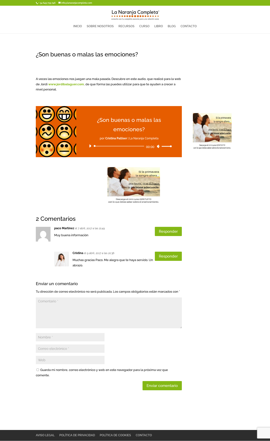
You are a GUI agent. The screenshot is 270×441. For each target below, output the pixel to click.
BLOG (172, 26)
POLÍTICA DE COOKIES (115, 435)
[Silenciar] (158, 146)
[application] (129, 146)
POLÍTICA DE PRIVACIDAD (77, 435)
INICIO (77, 26)
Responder (168, 231)
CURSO (144, 26)
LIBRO (158, 26)
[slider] (166, 146)
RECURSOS (126, 26)
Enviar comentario (162, 385)
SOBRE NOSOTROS (100, 26)
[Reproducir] (90, 146)
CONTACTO (189, 26)
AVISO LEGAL (45, 435)
